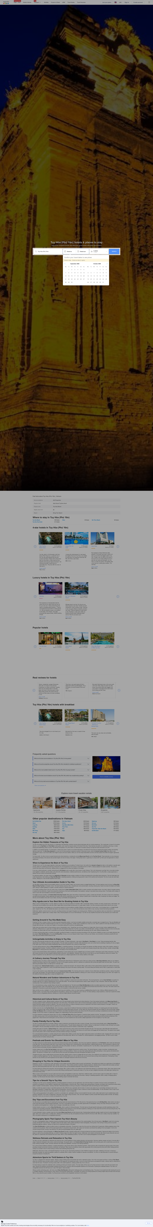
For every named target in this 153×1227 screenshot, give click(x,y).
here (88, 1225)
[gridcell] (68, 269)
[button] (65, 263)
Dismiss (149, 1223)
